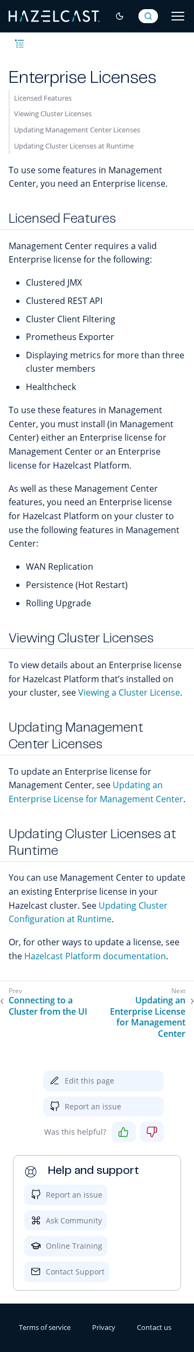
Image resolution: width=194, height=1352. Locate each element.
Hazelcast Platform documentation (95, 956)
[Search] (148, 16)
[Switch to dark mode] (119, 16)
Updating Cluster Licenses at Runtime (74, 146)
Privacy (103, 1327)
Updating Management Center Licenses (77, 130)
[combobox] (148, 16)
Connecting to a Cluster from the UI (48, 1006)
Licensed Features (43, 98)
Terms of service (45, 1327)
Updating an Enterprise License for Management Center (147, 1017)
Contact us (154, 1327)
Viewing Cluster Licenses (53, 113)
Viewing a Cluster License (129, 692)
